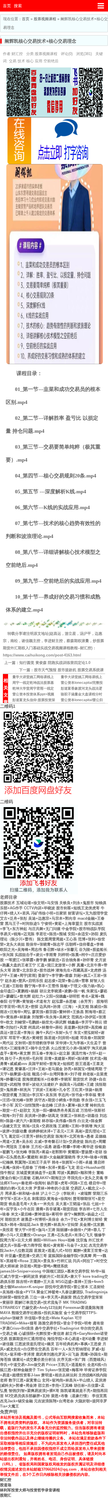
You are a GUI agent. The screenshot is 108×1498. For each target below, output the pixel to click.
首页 (7, 5)
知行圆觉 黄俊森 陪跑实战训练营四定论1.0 (54, 662)
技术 (21, 61)
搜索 (18, 5)
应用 (38, 61)
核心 (30, 61)
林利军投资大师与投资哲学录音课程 (30, 1490)
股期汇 (5, 1495)
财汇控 (5, 1480)
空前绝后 (50, 61)
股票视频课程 (45, 19)
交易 (12, 61)
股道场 (5, 1485)
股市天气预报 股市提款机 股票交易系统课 (69, 670)
